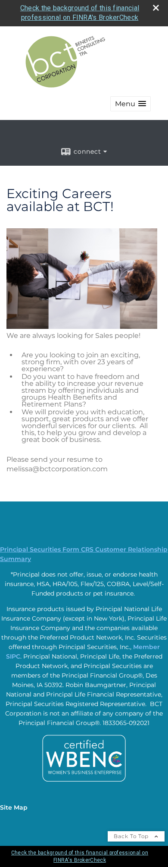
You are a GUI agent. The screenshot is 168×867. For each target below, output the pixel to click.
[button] (130, 103)
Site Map (14, 807)
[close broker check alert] (155, 7)
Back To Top (132, 836)
